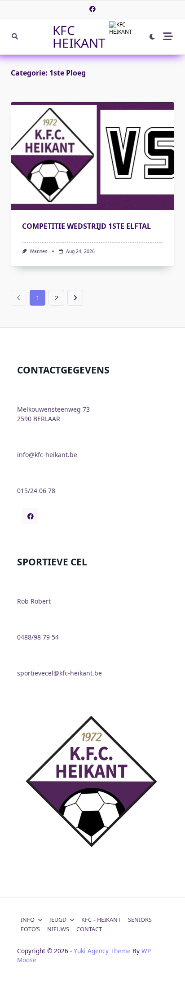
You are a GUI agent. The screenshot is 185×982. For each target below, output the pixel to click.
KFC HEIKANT (79, 36)
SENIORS (140, 919)
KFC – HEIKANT (101, 919)
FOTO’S (30, 929)
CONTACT (89, 929)
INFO (28, 919)
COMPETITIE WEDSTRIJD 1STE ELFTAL (86, 226)
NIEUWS (58, 929)
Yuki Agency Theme (102, 950)
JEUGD (57, 919)
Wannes (38, 251)
